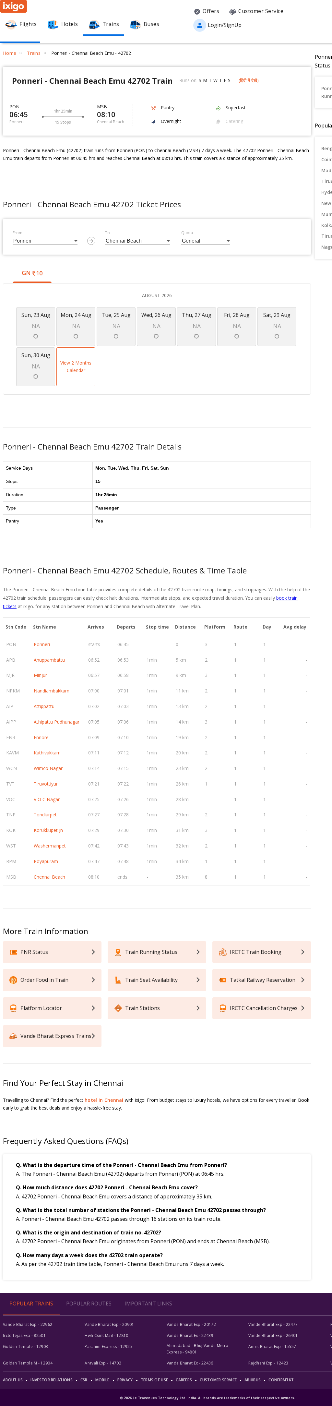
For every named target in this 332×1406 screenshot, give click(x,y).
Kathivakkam (47, 753)
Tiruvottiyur (46, 784)
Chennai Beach (49, 877)
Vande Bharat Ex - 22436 (190, 1363)
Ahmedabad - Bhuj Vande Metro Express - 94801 (197, 1349)
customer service (218, 1380)
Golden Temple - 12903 (25, 1346)
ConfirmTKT (281, 1380)
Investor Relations (51, 1380)
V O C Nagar (47, 799)
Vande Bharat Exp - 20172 (191, 1324)
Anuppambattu (49, 660)
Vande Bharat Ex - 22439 (190, 1335)
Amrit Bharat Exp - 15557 (272, 1346)
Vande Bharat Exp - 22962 (27, 1324)
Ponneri (42, 644)
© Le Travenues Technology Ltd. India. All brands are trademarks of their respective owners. (207, 1398)
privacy (125, 1380)
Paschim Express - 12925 (108, 1346)
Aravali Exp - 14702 (103, 1363)
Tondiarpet (45, 814)
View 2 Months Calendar (75, 367)
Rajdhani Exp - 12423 (268, 1363)
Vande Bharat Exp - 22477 (273, 1324)
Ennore (41, 737)
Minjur (40, 675)
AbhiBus (252, 1380)
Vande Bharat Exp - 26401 (273, 1335)
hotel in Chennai (104, 1100)
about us (13, 1380)
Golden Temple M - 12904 (28, 1363)
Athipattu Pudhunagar (56, 722)
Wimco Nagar (48, 768)
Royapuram (46, 861)
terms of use (154, 1380)
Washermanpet (50, 846)
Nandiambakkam (51, 691)
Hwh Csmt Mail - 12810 (106, 1335)
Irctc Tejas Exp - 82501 (24, 1335)
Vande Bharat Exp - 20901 (109, 1324)
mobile (102, 1380)
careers (184, 1380)
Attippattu (44, 706)
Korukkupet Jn (48, 830)
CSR (84, 1380)
